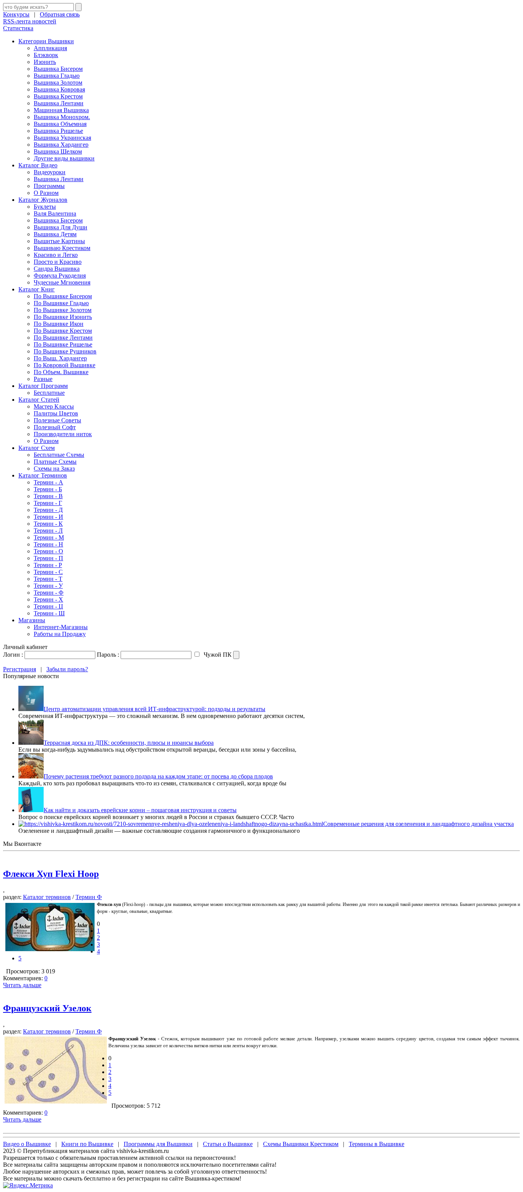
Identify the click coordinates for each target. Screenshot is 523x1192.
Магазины (31, 620)
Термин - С (48, 572)
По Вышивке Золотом (63, 310)
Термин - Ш (49, 613)
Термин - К (48, 523)
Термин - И (48, 516)
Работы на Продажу (60, 634)
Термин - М (49, 537)
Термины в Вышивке (376, 1144)
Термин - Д (48, 510)
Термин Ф (88, 897)
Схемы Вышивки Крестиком (300, 1144)
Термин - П (48, 558)
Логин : (13, 654)
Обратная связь (60, 14)
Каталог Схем (36, 448)
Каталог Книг (36, 289)
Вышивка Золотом (58, 82)
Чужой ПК (217, 654)
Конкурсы (16, 14)
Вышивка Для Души (60, 227)
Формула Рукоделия (60, 275)
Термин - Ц (48, 606)
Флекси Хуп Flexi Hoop (51, 874)
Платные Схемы (55, 461)
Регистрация (19, 669)
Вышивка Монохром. (62, 117)
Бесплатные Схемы (59, 454)
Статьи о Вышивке (228, 1144)
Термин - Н (48, 544)
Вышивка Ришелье (58, 131)
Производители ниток (63, 434)
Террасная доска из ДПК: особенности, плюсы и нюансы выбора (129, 742)
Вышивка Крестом (58, 96)
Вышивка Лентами (58, 103)
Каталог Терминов (42, 475)
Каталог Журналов (42, 199)
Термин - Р (48, 565)
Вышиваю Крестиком (62, 248)
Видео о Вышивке (27, 1144)
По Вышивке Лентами (63, 337)
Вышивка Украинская (62, 137)
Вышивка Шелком (58, 151)
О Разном (46, 193)
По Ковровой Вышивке (64, 365)
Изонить (45, 62)
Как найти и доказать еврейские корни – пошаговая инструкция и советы (140, 810)
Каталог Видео (37, 165)
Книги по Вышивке (87, 1144)
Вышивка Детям (55, 234)
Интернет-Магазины (61, 627)
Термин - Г (48, 503)
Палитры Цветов (56, 413)
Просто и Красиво (58, 261)
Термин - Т (48, 579)
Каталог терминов (47, 897)
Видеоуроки (49, 172)
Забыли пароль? (67, 669)
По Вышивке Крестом (63, 330)
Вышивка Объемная (60, 124)
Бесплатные (49, 392)
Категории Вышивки (46, 41)
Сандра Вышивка (57, 268)
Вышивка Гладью (57, 75)
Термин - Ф (49, 592)
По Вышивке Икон (58, 323)
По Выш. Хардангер (60, 358)
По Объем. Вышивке (61, 372)
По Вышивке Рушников (65, 351)
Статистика (18, 28)
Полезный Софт (55, 427)
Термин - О (48, 551)
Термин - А (48, 482)
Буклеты (45, 206)
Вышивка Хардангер (61, 144)
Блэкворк (46, 55)
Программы (49, 186)
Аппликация (50, 48)
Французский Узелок (47, 1008)
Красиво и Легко (56, 255)
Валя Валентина (55, 213)
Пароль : (108, 654)
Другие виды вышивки (64, 158)
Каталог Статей (38, 399)
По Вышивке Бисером (63, 296)
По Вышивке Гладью (61, 303)
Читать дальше (22, 985)
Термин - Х (48, 599)
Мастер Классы (54, 406)
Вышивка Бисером (58, 68)
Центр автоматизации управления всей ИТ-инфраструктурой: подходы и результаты (154, 709)
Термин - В (48, 496)
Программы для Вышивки (158, 1144)
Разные (43, 379)
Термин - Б (48, 489)
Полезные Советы (57, 420)
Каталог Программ (43, 386)
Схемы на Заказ (54, 468)
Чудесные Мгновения (62, 282)
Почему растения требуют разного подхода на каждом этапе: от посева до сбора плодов (158, 776)
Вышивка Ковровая (59, 89)
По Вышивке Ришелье (63, 344)
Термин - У (48, 585)
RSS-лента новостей (29, 21)
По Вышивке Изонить (63, 317)
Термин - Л (48, 530)
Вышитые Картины (59, 241)
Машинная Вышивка (61, 110)
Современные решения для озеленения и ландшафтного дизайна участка (418, 824)
